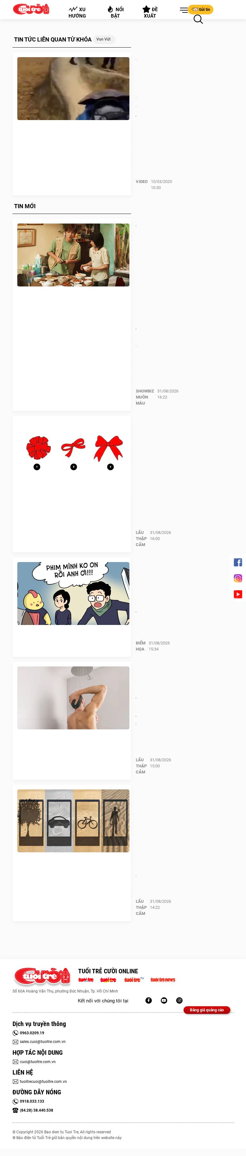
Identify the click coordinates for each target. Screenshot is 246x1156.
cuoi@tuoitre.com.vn (38, 1062)
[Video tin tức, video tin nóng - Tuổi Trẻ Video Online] (136, 979)
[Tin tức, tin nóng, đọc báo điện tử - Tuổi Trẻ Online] (87, 979)
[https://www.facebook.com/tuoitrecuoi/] (148, 1000)
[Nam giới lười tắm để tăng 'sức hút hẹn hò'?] (73, 698)
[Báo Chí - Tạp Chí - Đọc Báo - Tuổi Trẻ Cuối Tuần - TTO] (110, 979)
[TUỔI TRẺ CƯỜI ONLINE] (42, 977)
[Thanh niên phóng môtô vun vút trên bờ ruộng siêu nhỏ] (73, 88)
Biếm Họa (140, 646)
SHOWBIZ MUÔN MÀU (145, 397)
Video (142, 181)
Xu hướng (77, 13)
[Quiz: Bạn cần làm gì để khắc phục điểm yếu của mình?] (73, 821)
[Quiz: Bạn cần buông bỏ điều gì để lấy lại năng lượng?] (73, 452)
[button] (182, 10)
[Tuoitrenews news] (162, 979)
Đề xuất (151, 13)
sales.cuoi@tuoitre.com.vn (43, 1041)
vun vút (103, 39)
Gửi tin (204, 9)
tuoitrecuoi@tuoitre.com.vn (43, 1081)
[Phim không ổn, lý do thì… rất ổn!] (73, 593)
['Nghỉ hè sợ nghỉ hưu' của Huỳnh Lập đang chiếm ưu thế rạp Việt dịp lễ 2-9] (73, 255)
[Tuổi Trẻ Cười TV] (164, 1000)
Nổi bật (117, 13)
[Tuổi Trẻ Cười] (179, 1000)
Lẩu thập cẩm (141, 538)
